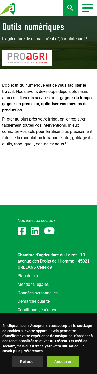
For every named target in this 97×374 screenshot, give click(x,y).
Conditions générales (37, 309)
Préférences (33, 351)
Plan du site (28, 275)
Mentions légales (33, 284)
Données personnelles (38, 292)
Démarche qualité (34, 301)
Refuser (27, 362)
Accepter (63, 362)
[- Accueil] (8, 8)
